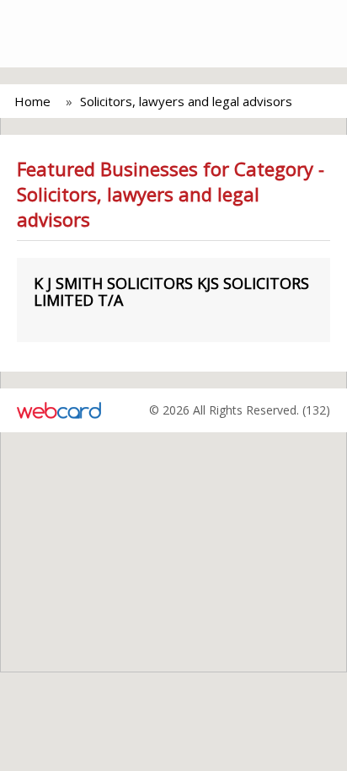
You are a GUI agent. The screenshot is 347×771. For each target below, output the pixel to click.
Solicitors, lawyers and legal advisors (186, 101)
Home (32, 101)
